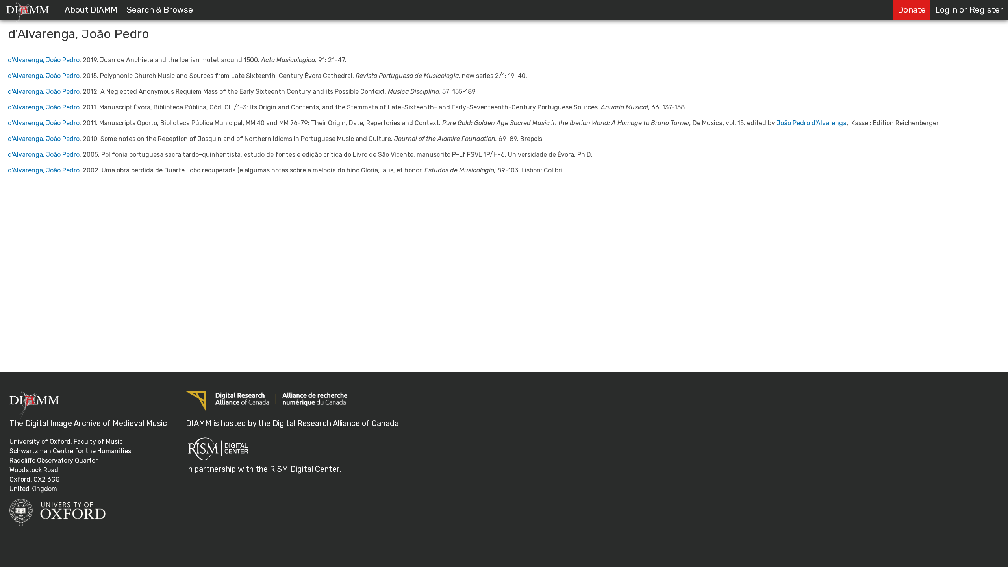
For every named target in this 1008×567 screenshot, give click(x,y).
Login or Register (969, 10)
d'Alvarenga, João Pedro (44, 60)
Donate (912, 10)
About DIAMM (91, 10)
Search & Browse (160, 10)
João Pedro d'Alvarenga (811, 123)
